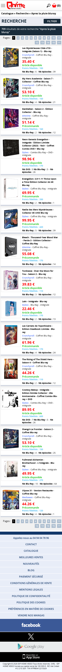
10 (53, 37)
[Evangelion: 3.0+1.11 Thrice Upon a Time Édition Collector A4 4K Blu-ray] (11, 188)
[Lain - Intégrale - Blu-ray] (11, 308)
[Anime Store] (16, 5)
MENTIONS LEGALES (31, 589)
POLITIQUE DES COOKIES (31, 602)
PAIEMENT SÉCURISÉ (31, 576)
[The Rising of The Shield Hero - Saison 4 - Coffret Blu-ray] (11, 369)
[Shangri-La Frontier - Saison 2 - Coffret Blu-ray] (11, 439)
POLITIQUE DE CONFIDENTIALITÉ (31, 596)
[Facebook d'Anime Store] (31, 625)
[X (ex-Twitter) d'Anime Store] (31, 637)
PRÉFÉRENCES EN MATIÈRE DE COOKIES (31, 609)
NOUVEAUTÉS (31, 563)
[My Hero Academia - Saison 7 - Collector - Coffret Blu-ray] (11, 88)
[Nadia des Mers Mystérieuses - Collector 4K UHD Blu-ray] (11, 219)
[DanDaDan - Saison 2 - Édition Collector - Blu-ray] (11, 118)
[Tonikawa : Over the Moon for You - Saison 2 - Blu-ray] (11, 280)
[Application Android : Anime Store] (31, 647)
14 (48, 42)
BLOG (31, 570)
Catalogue (7, 13)
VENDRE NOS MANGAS (31, 615)
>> (59, 42)
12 (37, 42)
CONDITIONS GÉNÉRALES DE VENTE (31, 583)
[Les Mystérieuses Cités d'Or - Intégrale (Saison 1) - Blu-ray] (11, 57)
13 (42, 42)
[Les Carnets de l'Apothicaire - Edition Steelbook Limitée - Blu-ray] (11, 335)
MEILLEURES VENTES (31, 557)
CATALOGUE (31, 550)
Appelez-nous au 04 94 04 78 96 (31, 538)
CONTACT (31, 544)
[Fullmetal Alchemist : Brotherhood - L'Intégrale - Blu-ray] (11, 469)
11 (59, 37)
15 (53, 42)
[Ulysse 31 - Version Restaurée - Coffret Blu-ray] (11, 500)
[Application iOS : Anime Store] (31, 657)
